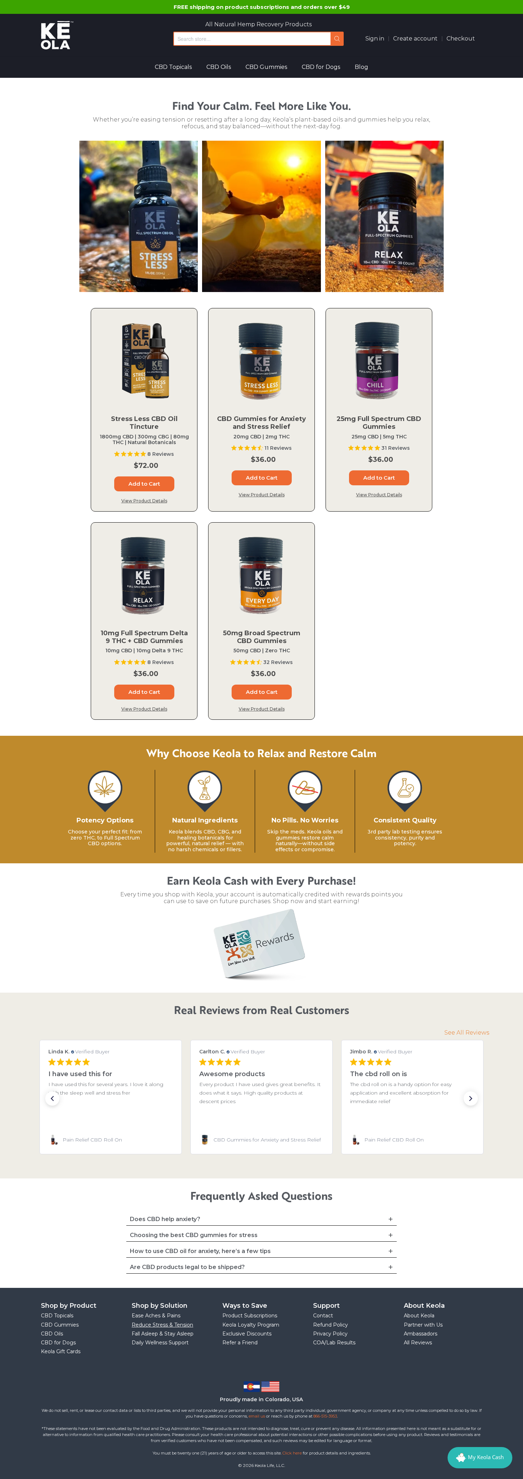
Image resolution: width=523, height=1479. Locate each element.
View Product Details (144, 500)
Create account (415, 38)
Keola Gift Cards (60, 1351)
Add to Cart (144, 483)
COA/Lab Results (334, 1342)
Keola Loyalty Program (250, 1325)
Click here (292, 1453)
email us (257, 1416)
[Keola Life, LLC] (57, 35)
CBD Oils (218, 67)
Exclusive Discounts (246, 1333)
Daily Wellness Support (160, 1342)
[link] (110, 1139)
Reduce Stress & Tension (162, 1325)
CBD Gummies (266, 67)
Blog (361, 67)
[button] (52, 1098)
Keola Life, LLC (269, 1465)
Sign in (374, 38)
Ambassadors (420, 1333)
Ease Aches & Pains (156, 1315)
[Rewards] (480, 1457)
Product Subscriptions (249, 1315)
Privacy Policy (330, 1333)
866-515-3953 (325, 1416)
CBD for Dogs (321, 67)
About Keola (419, 1315)
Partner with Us (423, 1325)
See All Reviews (466, 1032)
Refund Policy (330, 1325)
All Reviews (418, 1342)
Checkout (461, 38)
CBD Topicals (173, 67)
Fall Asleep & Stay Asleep (163, 1333)
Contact (323, 1315)
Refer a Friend (240, 1342)
